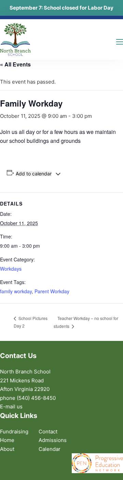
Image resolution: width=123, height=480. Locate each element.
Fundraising (14, 431)
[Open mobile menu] (119, 42)
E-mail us (11, 406)
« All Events (15, 64)
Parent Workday (52, 291)
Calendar (49, 449)
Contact (48, 431)
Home (7, 440)
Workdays (11, 268)
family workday (16, 291)
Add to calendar (34, 173)
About (7, 449)
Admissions (53, 440)
